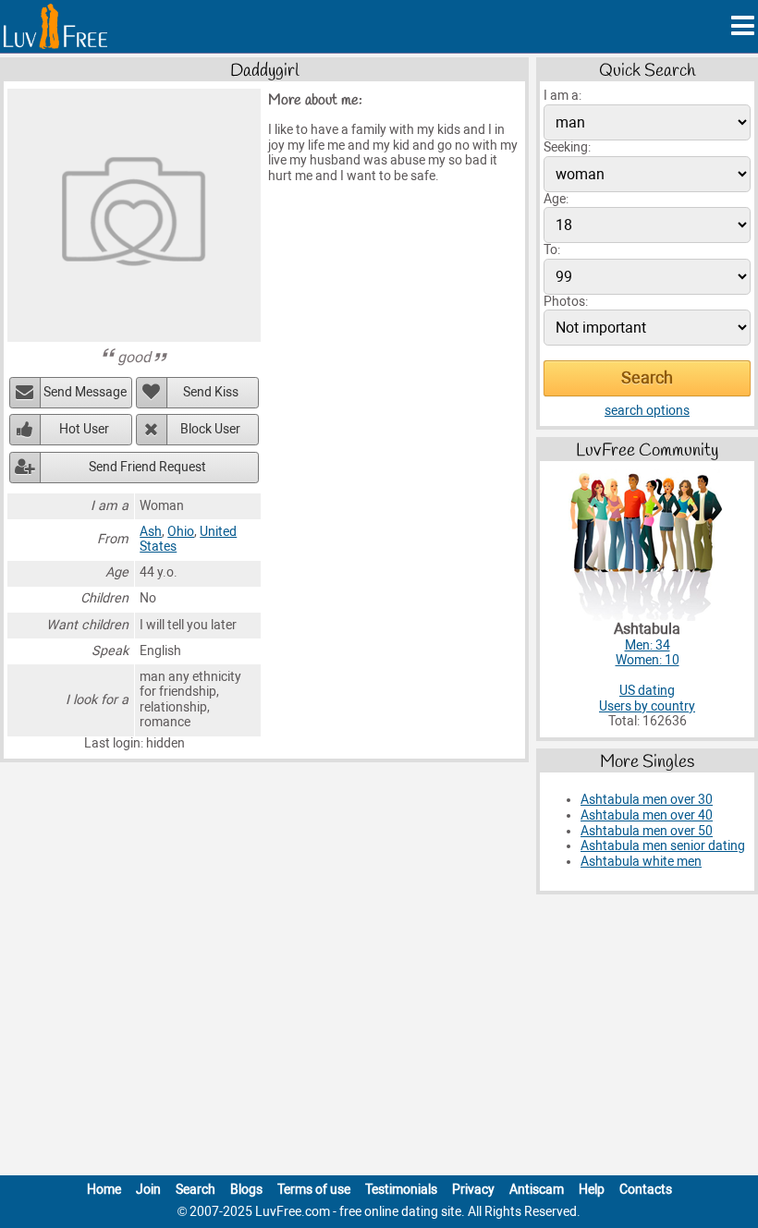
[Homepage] (55, 26)
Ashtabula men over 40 (647, 815)
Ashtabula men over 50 (647, 831)
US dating (647, 691)
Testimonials (401, 1190)
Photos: (566, 302)
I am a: (562, 95)
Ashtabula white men (641, 861)
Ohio (180, 532)
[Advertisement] (379, 1038)
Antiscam (536, 1190)
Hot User (84, 429)
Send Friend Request (147, 467)
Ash (151, 532)
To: (552, 250)
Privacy (473, 1190)
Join (148, 1190)
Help (592, 1190)
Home (104, 1190)
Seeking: (567, 147)
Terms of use (313, 1190)
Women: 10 (647, 660)
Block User (210, 429)
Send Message (85, 392)
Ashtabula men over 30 (647, 800)
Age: (556, 199)
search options (647, 411)
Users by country (647, 706)
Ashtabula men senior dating (663, 846)
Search (195, 1190)
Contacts (645, 1190)
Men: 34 (647, 645)
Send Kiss (210, 392)
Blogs (246, 1190)
